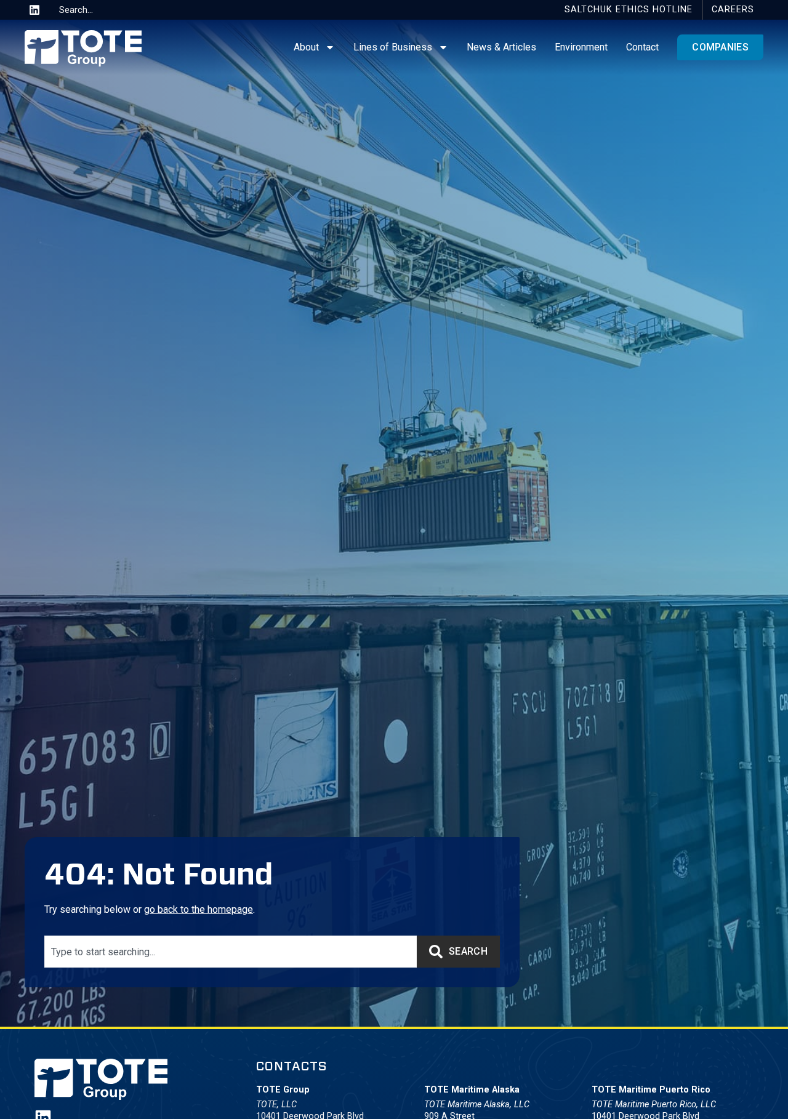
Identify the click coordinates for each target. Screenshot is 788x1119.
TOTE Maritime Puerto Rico (651, 1090)
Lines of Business (392, 47)
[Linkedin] (34, 10)
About (306, 47)
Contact (642, 47)
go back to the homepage (198, 909)
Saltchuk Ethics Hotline (629, 9)
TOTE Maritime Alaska (472, 1090)
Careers (733, 9)
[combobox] (100, 10)
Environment (581, 47)
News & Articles (501, 47)
